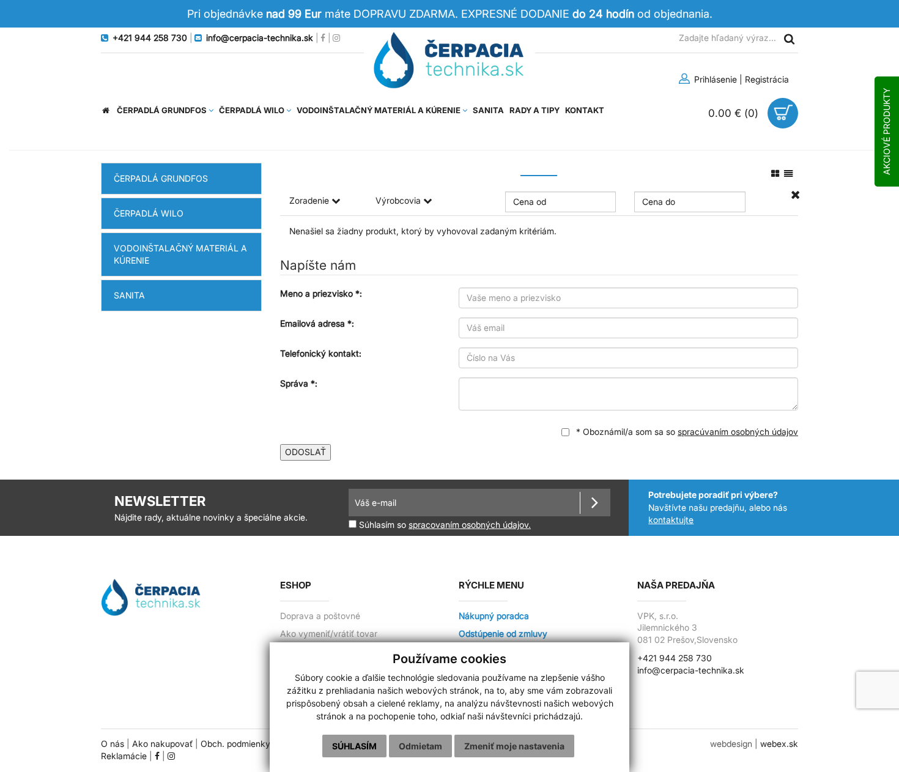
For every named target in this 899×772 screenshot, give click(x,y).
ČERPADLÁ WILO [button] (252, 110)
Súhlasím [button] (354, 746)
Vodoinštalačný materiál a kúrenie (180, 254)
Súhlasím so (444, 524)
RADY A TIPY (534, 110)
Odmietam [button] (420, 746)
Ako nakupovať (162, 744)
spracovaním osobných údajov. (470, 525)
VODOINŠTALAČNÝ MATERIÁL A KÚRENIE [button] (379, 110)
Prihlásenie (714, 79)
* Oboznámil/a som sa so (686, 431)
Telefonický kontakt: (320, 353)
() (734, 112)
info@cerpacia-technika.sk (690, 670)
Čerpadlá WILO (148, 213)
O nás (112, 744)
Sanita (129, 295)
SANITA (488, 110)
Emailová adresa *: (317, 323)
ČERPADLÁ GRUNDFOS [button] (163, 110)
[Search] (789, 38)
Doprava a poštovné (320, 616)
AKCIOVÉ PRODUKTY (886, 131)
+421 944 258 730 (674, 658)
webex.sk (779, 744)
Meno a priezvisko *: (321, 293)
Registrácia (767, 79)
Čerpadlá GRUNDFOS (161, 178)
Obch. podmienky (235, 744)
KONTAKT (584, 110)
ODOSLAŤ (305, 452)
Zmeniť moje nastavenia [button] (514, 746)
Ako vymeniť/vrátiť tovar (328, 634)
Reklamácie (124, 756)
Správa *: (298, 383)
